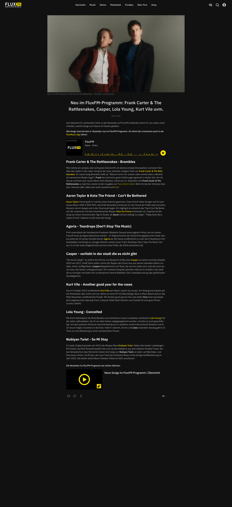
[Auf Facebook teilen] (81, 396)
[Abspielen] (163, 153)
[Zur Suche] (217, 5)
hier (117, 187)
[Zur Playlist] (210, 5)
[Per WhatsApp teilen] (74, 396)
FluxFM (89, 141)
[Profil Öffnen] (224, 5)
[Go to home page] (13, 5)
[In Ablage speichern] (163, 396)
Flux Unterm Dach (126, 184)
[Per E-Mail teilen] (68, 396)
